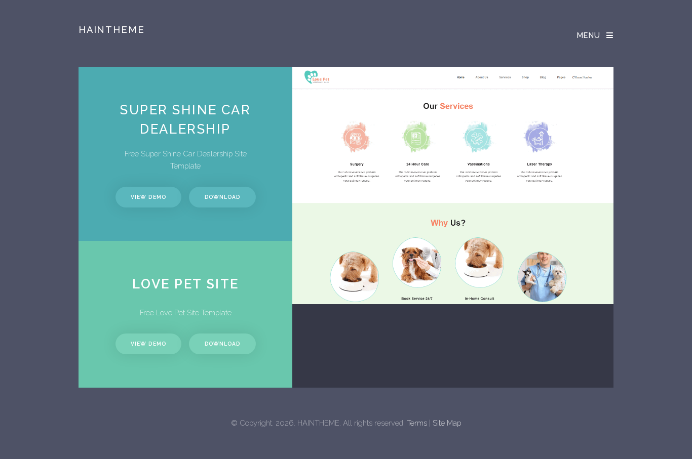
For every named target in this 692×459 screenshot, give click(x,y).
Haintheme (112, 29)
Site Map (447, 423)
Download (222, 197)
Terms (417, 423)
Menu (589, 35)
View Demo (148, 197)
